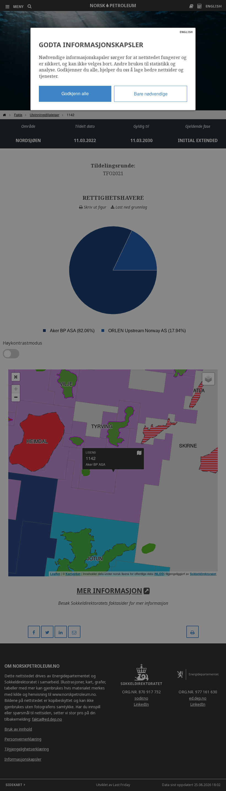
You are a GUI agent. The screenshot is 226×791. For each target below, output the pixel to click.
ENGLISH (186, 32)
